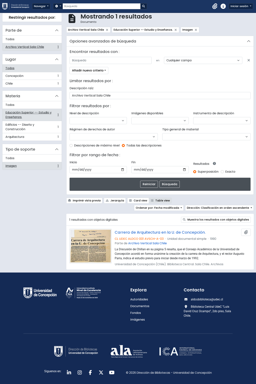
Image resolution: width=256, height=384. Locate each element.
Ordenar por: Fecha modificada (158, 208)
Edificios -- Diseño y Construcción (32, 127)
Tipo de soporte (20, 149)
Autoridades (139, 299)
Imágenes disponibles (147, 113)
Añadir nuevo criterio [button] (88, 70)
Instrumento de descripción (213, 113)
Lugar (10, 59)
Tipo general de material (180, 129)
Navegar (40, 6)
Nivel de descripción (84, 113)
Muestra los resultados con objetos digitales (218, 219)
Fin (133, 162)
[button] (215, 6)
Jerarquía (117, 200)
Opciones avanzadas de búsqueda (103, 41)
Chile (32, 84)
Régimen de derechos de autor (92, 129)
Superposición (208, 171)
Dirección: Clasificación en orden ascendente (218, 208)
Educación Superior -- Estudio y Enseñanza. (32, 114)
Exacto (230, 171)
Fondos (135, 313)
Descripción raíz (82, 88)
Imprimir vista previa (86, 200)
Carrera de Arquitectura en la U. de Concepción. (160, 232)
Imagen (32, 167)
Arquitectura (32, 138)
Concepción (32, 77)
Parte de (13, 30)
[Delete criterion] (249, 60)
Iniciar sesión (240, 6)
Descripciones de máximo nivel (97, 145)
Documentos (139, 306)
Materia (12, 96)
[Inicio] (17, 6)
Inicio (73, 162)
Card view (140, 200)
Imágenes (137, 319)
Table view (162, 200)
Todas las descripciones (144, 145)
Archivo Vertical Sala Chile (32, 48)
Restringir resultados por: (32, 17)
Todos (9, 39)
